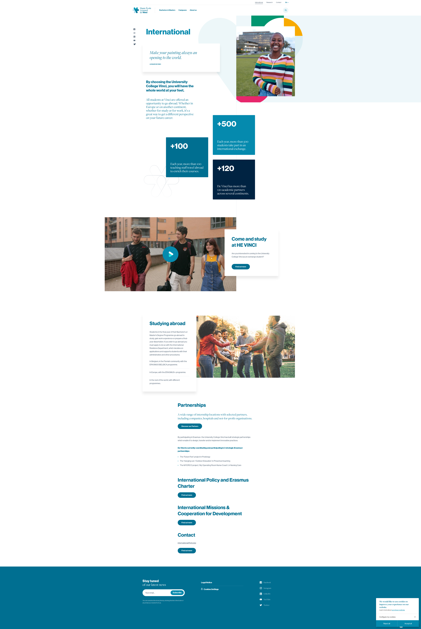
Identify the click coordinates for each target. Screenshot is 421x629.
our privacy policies (398, 610)
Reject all (386, 623)
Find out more (240, 267)
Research (269, 2)
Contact (278, 2)
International (259, 2)
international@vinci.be (187, 543)
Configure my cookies (387, 617)
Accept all (408, 623)
